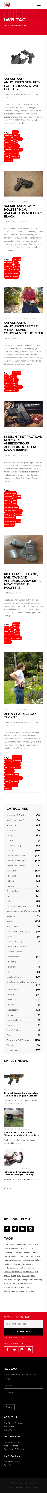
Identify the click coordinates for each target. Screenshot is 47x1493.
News (9, 921)
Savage (17, 1280)
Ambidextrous (10, 493)
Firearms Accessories (16, 855)
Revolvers (11, 967)
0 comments (11, 97)
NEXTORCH (28, 1272)
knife (14, 1264)
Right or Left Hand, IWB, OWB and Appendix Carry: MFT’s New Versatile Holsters (22, 581)
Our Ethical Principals (13, 1423)
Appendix (8, 496)
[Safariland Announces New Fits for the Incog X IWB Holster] (23, 56)
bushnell (24, 1248)
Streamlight (24, 1287)
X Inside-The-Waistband (12, 158)
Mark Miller (10, 593)
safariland (9, 142)
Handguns (11, 876)
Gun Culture (12, 871)
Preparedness (13, 957)
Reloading (11, 962)
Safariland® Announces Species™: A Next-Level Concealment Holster (23, 328)
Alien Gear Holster (12, 764)
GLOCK (15, 132)
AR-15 (35, 1245)
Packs (9, 936)
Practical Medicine (15, 952)
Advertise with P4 (12, 1442)
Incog (16, 135)
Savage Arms (27, 1280)
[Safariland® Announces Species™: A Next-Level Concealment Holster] (23, 300)
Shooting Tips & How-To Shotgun (22, 982)
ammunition (21, 1245)
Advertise (8, 1465)
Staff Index (9, 1426)
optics (6, 1276)
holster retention (10, 378)
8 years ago (15, 1090)
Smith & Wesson (10, 1287)
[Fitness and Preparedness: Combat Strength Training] (14, 1157)
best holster (10, 502)
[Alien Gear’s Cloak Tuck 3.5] (23, 678)
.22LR (6, 1245)
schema (19, 387)
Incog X (8, 139)
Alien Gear (17, 760)
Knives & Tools (13, 891)
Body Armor (12, 830)
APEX (29, 1245)
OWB (7, 638)
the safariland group (13, 149)
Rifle (9, 972)
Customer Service (12, 1461)
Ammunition (12, 825)
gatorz (35, 1252)
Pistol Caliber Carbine (16, 946)
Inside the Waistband (12, 261)
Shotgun (10, 995)
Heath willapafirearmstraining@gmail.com (22, 94)
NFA (36, 1272)
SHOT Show (12, 990)
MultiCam (8, 266)
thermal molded (11, 276)
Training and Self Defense (18, 1040)
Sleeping (10, 1005)
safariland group (12, 273)
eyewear (27, 1252)
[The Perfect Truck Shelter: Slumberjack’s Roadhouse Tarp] (14, 1117)
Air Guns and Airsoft (15, 820)
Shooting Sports (14, 977)
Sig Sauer (28, 1283)
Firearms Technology (16, 861)
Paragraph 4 (11, 221)
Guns (22, 1256)
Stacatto (15, 146)
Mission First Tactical (13, 516)
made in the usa (10, 1268)
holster (8, 135)
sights (9, 1000)
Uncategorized (13, 1050)
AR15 (6, 1248)
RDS (20, 139)
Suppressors (12, 1010)
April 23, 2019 (19, 570)
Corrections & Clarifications (16, 1449)
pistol (13, 1276)
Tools (9, 1035)
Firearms (10, 850)
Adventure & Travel (15, 815)
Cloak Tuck (15, 767)
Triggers (10, 1045)
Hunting (10, 886)
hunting (7, 1264)
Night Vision (12, 926)
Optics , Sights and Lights (18, 931)
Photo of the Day (14, 941)
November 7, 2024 (21, 75)
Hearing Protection (12, 1260)
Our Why (8, 1430)
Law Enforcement (15, 896)
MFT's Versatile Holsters (12, 633)
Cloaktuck (9, 771)
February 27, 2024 (21, 202)
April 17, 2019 (28, 710)
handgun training (33, 1256)
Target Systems (14, 1020)
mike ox (30, 1268)
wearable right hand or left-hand (12, 523)
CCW (14, 503)
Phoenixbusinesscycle (29, 1487)
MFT (12, 514)
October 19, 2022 (29, 319)
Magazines (11, 916)
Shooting (38, 1280)
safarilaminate (11, 383)
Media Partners (11, 1446)
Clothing (10, 835)
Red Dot (25, 1276)
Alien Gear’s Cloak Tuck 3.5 (20, 715)
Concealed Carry (12, 319)
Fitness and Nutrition (16, 866)
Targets (10, 1025)
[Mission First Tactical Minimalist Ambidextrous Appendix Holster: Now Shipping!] (23, 414)
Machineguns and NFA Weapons (22, 911)
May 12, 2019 (19, 432)
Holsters (8, 75)
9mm (12, 1245)
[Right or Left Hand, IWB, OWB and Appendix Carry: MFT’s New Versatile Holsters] (23, 549)
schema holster (11, 390)
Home (6, 25)
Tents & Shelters (14, 1030)
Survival (10, 1015)
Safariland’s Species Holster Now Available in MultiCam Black (23, 211)
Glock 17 (14, 1256)
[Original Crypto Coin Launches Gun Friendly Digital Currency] (14, 1078)
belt (7, 767)
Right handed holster (13, 640)
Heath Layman (28, 1260)
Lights (9, 901)
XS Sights (30, 1291)
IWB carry (14, 781)
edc (20, 1252)
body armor (14, 1248)
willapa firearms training (11, 786)
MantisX (22, 1268)
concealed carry (11, 507)
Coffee (10, 840)
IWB (14, 139)
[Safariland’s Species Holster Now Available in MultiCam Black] (23, 184)
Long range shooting (16, 906)
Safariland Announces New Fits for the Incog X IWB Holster (22, 84)
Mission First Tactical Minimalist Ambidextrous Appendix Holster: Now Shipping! (23, 443)
